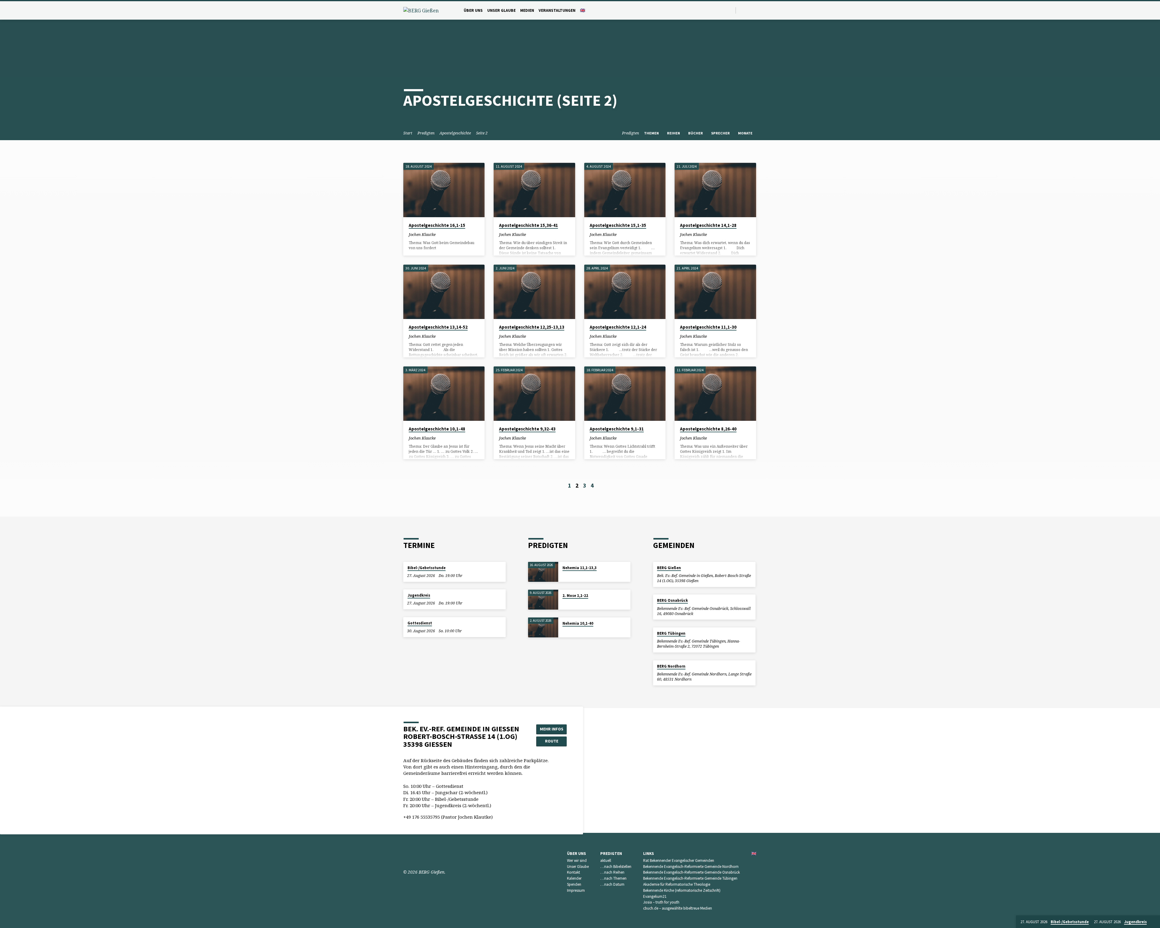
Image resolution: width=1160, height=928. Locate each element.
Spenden (574, 884)
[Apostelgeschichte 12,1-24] (624, 292)
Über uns (473, 10)
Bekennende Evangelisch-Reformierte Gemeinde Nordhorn (691, 866)
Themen (652, 133)
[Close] (1154, 922)
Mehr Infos (551, 729)
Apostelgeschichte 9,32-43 (527, 429)
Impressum (576, 890)
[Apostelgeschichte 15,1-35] (624, 190)
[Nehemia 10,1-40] (543, 627)
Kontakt (573, 872)
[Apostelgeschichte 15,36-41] (534, 190)
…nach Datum (612, 884)
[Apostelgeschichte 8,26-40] (715, 393)
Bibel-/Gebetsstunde (427, 567)
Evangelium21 (655, 896)
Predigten (425, 133)
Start (407, 133)
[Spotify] (749, 10)
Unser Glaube (501, 10)
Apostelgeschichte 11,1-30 (708, 327)
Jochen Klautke (422, 234)
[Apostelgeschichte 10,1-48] (444, 393)
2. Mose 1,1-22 (575, 595)
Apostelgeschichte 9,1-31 (617, 429)
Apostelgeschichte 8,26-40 (708, 429)
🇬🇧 (582, 10)
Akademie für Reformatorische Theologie (676, 884)
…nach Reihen (612, 872)
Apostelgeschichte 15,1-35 (618, 225)
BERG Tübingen (671, 633)
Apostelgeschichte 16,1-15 (437, 225)
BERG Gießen (669, 567)
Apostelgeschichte (455, 133)
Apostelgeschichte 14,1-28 (708, 225)
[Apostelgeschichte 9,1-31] (624, 393)
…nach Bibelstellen (615, 866)
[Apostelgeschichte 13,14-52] (444, 292)
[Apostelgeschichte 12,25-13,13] (534, 292)
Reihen (674, 133)
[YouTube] (742, 10)
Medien (527, 10)
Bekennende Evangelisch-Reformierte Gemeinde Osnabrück (691, 872)
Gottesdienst (420, 623)
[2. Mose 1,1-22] (543, 600)
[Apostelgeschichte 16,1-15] (444, 190)
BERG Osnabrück (672, 600)
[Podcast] (755, 10)
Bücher (696, 133)
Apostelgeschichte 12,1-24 (618, 327)
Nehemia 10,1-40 (577, 623)
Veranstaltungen (557, 10)
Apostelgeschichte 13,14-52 (438, 327)
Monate (745, 133)
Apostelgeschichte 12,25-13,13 (531, 327)
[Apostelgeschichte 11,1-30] (715, 292)
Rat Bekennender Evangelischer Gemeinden (678, 860)
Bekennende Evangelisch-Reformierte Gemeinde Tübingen (690, 878)
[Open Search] (730, 10)
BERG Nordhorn (671, 666)
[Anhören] (445, 234)
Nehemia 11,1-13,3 (579, 567)
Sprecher (721, 133)
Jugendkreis (419, 595)
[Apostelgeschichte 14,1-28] (715, 190)
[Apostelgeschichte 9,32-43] (534, 393)
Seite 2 (482, 133)
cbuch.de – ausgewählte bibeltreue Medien (677, 908)
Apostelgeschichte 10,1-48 (437, 429)
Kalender (574, 878)
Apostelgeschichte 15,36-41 (528, 225)
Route (551, 741)
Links (648, 853)
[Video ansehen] (441, 234)
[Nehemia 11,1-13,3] (543, 572)
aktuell (605, 860)
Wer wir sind (577, 860)
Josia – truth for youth (661, 902)
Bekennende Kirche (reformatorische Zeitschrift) (681, 890)
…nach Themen (613, 878)
